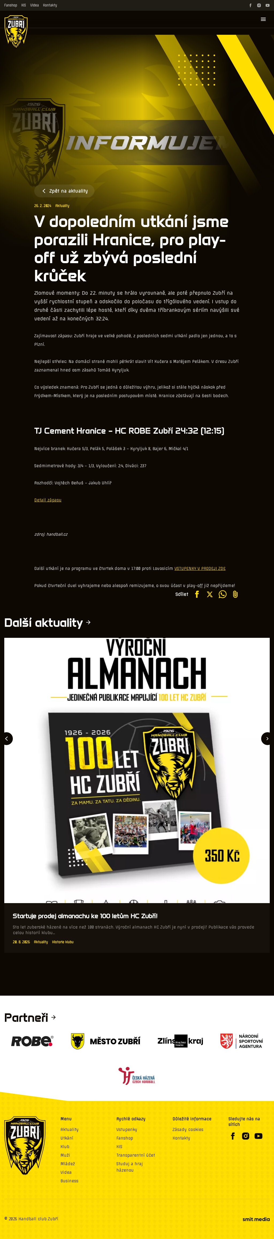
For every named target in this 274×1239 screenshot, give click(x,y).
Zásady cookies (188, 1129)
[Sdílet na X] (210, 594)
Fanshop (10, 5)
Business (69, 1181)
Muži (65, 1155)
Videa (34, 5)
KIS (23, 5)
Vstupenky (126, 1129)
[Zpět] (6, 738)
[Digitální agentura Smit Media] (256, 1219)
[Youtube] (267, 5)
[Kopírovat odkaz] (235, 594)
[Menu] (263, 19)
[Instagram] (259, 5)
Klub (64, 1146)
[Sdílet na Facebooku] (197, 594)
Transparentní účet (135, 1155)
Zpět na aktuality (68, 191)
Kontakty (50, 5)
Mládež (67, 1163)
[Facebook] (250, 5)
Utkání (66, 1138)
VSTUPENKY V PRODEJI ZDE (200, 568)
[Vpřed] (267, 738)
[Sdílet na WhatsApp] (222, 594)
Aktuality (62, 206)
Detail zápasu (48, 500)
